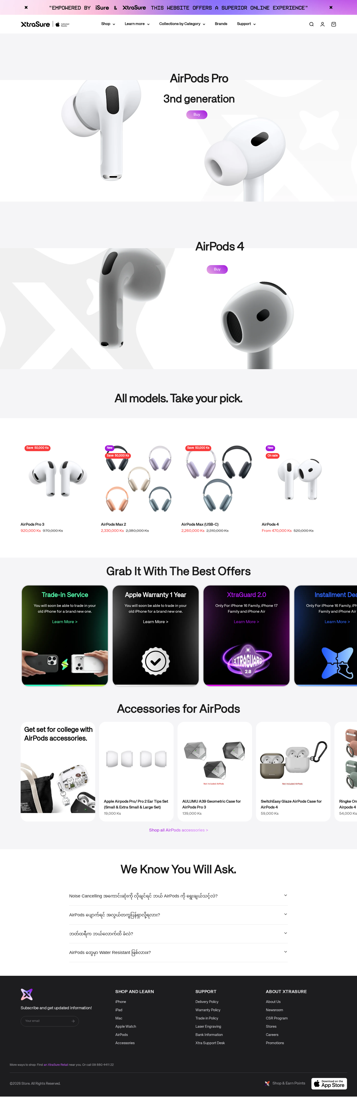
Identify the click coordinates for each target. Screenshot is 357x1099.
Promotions (275, 1043)
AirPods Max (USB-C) (200, 525)
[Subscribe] (73, 1021)
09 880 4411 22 (103, 1064)
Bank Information (209, 1035)
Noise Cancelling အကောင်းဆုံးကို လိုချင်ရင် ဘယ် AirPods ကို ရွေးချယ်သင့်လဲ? (143, 896)
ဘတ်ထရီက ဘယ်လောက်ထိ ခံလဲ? (101, 933)
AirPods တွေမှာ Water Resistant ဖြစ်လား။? (110, 952)
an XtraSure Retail (56, 1064)
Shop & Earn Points (288, 1083)
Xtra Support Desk (210, 1043)
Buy (197, 115)
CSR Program (277, 1018)
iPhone (120, 1002)
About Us (273, 1002)
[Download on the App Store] (329, 1084)
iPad (118, 1010)
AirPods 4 (270, 525)
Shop (105, 24)
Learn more (135, 24)
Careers (272, 1035)
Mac (118, 1018)
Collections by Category (179, 24)
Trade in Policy (207, 1018)
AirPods (121, 1035)
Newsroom (274, 1010)
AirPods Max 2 (113, 525)
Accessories (125, 1043)
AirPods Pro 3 (32, 525)
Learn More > (64, 622)
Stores (271, 1026)
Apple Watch (125, 1026)
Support (244, 24)
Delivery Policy (207, 1002)
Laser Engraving (208, 1026)
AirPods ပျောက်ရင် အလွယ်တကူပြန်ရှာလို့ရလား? (114, 914)
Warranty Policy (208, 1010)
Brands (221, 24)
